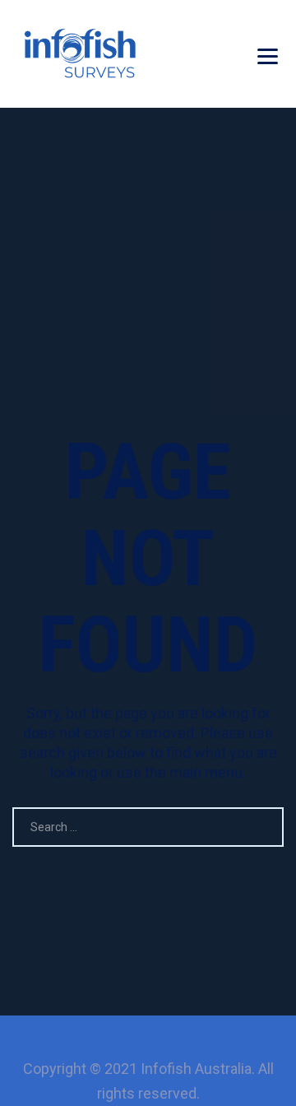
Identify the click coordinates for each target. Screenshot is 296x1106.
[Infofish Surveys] (80, 53)
